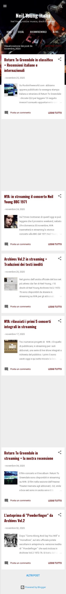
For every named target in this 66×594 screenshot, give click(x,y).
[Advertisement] (33, 155)
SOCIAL (21, 32)
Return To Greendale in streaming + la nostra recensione (28, 455)
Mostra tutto (53, 46)
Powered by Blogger (35, 587)
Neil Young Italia (33, 15)
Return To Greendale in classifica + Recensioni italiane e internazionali (28, 65)
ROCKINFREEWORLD (38, 32)
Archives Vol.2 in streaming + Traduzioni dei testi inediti (25, 261)
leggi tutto (55, 112)
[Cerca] (61, 7)
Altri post (33, 575)
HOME (9, 32)
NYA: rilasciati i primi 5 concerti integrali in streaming (27, 324)
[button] (60, 60)
